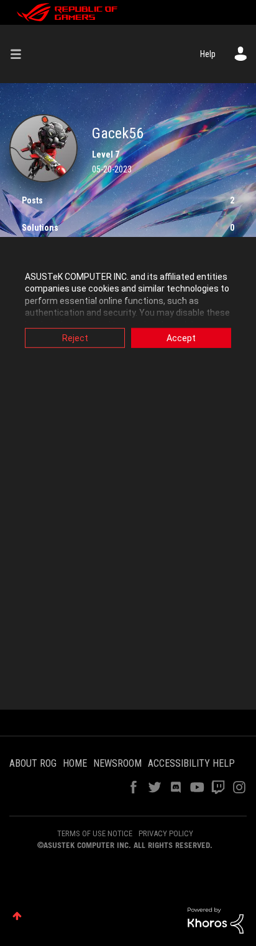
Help (208, 54)
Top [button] (17, 916)
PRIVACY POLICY (166, 833)
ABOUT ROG (33, 763)
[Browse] (20, 53)
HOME (75, 763)
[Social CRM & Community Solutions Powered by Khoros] (216, 920)
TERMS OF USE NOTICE (94, 833)
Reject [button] (75, 337)
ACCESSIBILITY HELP (191, 763)
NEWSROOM (117, 763)
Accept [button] (181, 337)
